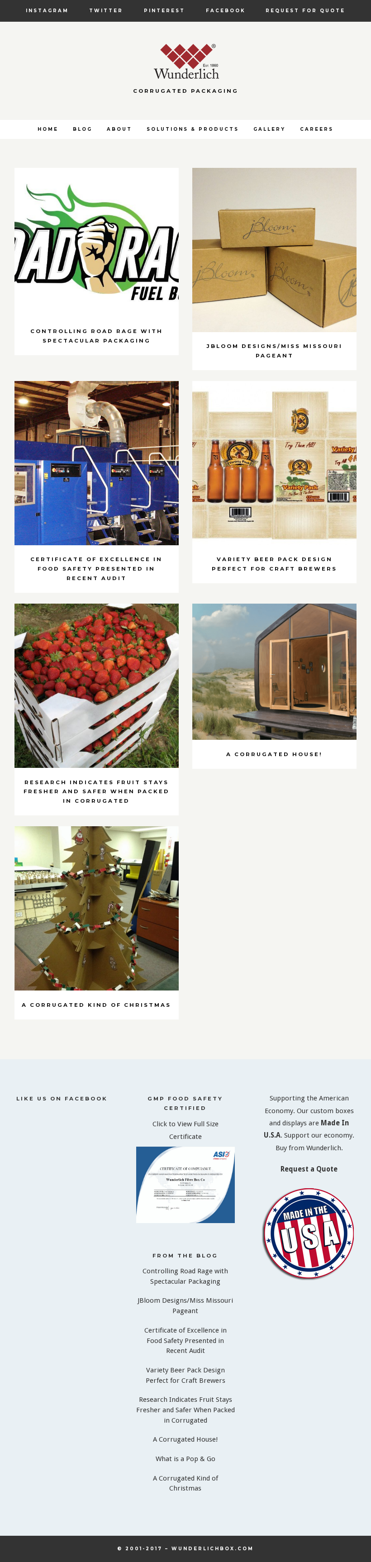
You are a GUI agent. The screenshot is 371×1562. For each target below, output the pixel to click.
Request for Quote (305, 10)
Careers (316, 129)
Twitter (106, 10)
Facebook (225, 10)
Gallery (269, 129)
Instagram (47, 10)
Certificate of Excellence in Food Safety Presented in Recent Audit (185, 1340)
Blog (82, 129)
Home (48, 129)
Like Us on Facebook (62, 1098)
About (119, 129)
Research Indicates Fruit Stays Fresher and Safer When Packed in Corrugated (185, 1409)
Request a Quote (309, 1169)
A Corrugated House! (185, 1439)
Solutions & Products (193, 129)
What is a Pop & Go (185, 1459)
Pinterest (164, 10)
